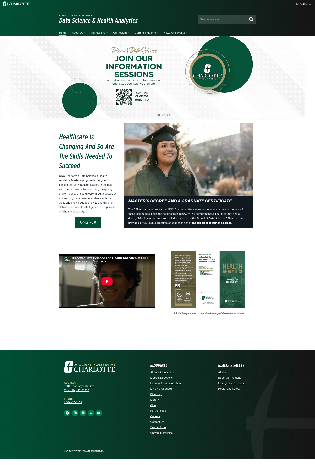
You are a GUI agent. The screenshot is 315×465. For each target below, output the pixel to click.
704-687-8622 (73, 401)
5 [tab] (168, 114)
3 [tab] (159, 114)
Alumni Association (162, 371)
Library (154, 399)
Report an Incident (229, 376)
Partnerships (158, 410)
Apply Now (88, 221)
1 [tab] (149, 114)
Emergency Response (231, 382)
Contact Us (157, 421)
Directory (156, 393)
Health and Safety (229, 387)
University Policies (161, 432)
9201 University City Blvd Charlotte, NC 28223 (79, 387)
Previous (6, 78)
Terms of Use (158, 426)
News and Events (174, 32)
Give (153, 404)
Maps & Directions (161, 376)
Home (62, 32)
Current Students (145, 32)
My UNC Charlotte (161, 387)
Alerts (222, 371)
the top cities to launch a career (211, 222)
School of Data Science (75, 15)
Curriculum (120, 32)
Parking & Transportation (165, 382)
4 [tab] (163, 114)
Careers (155, 415)
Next (308, 78)
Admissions (98, 32)
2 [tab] (154, 114)
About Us (77, 32)
